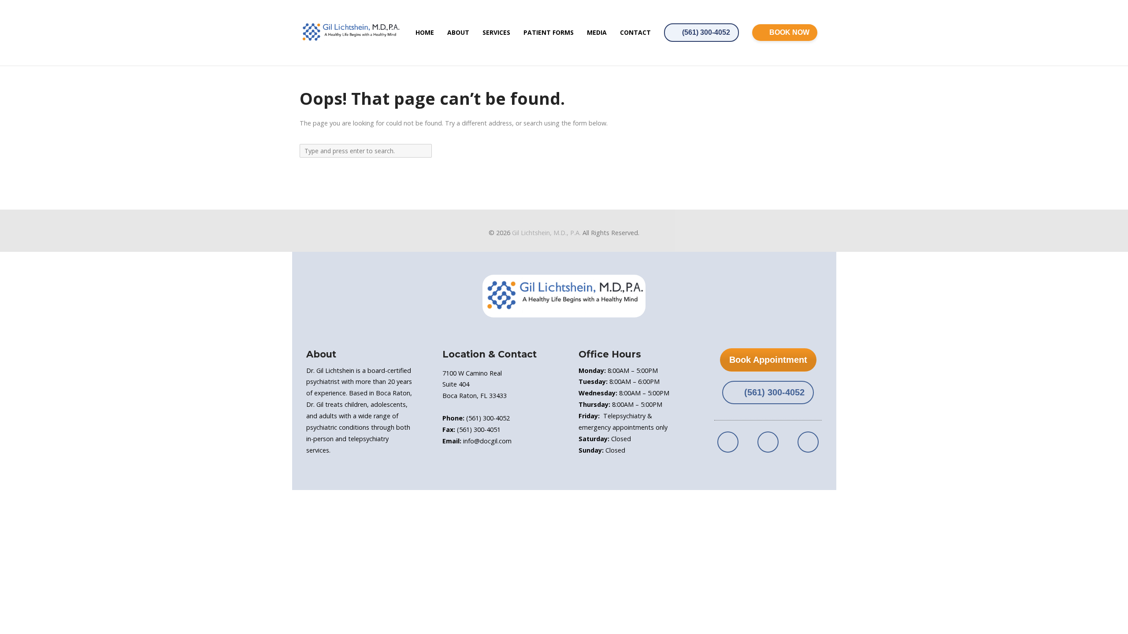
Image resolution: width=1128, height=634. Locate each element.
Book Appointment (768, 360)
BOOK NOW (789, 32)
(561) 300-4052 (706, 32)
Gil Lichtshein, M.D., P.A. (546, 233)
